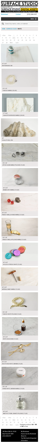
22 (18, 40)
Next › (11, 42)
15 (25, 38)
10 (6, 38)
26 (34, 40)
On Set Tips (24, 445)
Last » (17, 42)
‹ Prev (9, 35)
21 (14, 40)
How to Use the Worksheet (28, 434)
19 (6, 40)
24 (26, 40)
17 (33, 38)
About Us (23, 436)
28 (6, 42)
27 (3, 42)
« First (3, 35)
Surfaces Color (11, 29)
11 (10, 38)
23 (22, 40)
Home (3, 29)
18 (3, 40)
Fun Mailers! (24, 442)
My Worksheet (25, 431)
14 (21, 38)
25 (30, 40)
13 (17, 38)
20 (10, 40)
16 (29, 38)
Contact (18, 14)
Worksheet (4, 14)
